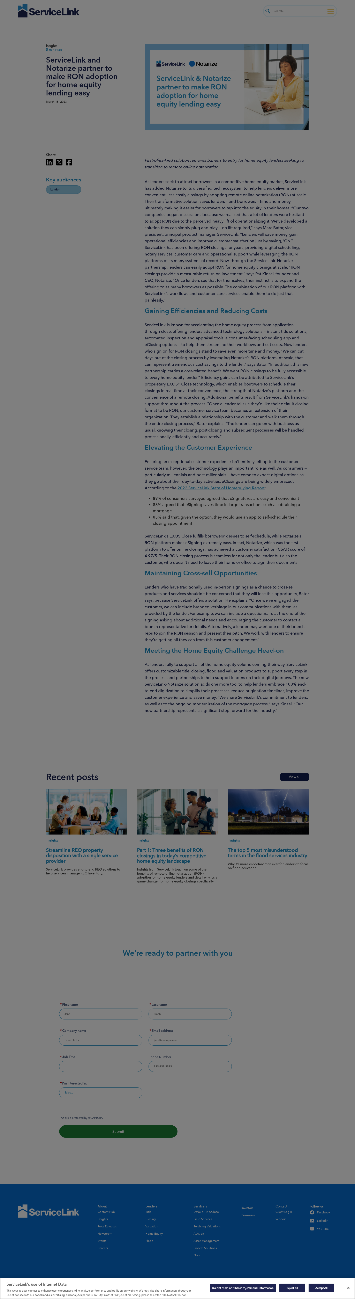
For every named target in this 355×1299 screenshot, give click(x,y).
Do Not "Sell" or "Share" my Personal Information (242, 1288)
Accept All (321, 1288)
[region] (177, 1288)
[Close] (348, 1287)
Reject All (292, 1288)
